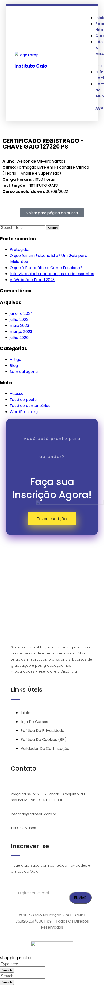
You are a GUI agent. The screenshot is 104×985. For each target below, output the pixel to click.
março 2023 (21, 331)
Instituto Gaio (31, 66)
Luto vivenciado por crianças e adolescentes (52, 273)
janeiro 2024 (21, 313)
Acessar (17, 393)
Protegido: (19, 249)
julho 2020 (19, 337)
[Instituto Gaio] (27, 55)
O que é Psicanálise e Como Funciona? (46, 267)
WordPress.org (24, 411)
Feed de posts (23, 399)
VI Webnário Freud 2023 (32, 279)
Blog (14, 365)
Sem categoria (24, 371)
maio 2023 (19, 325)
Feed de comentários (30, 405)
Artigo (15, 359)
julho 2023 (19, 319)
